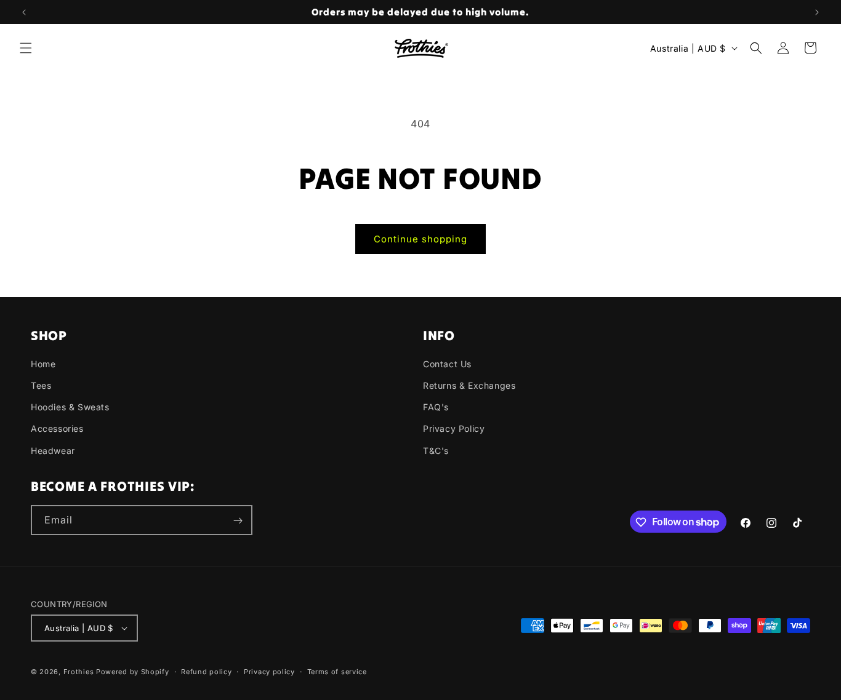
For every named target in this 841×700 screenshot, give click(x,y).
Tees (41, 385)
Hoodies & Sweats (70, 407)
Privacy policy (269, 671)
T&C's (436, 450)
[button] (25, 48)
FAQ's (436, 407)
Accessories (57, 429)
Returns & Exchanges (469, 385)
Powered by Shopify (132, 671)
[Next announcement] (817, 12)
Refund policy (206, 671)
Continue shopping (420, 239)
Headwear (53, 450)
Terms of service (337, 671)
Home (43, 364)
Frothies (78, 671)
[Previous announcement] (24, 12)
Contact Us (447, 364)
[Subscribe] (237, 521)
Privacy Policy (454, 429)
